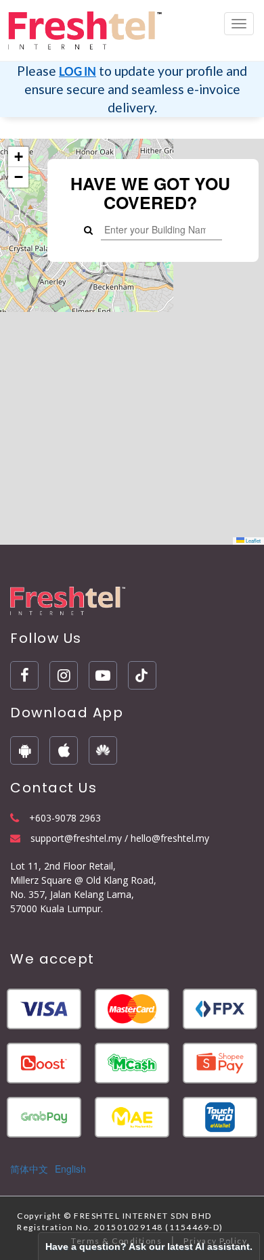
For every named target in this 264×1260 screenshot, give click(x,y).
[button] (18, 157)
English (70, 1168)
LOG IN (77, 71)
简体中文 (29, 1168)
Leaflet (252, 540)
